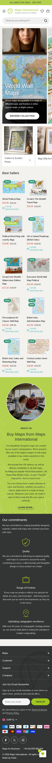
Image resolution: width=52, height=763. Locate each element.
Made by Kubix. (9, 758)
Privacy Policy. (12, 713)
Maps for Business (11, 748)
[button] (20, 183)
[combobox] (26, 20)
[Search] (45, 20)
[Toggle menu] (4, 11)
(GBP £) (10, 719)
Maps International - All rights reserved (28, 754)
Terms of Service (39, 710)
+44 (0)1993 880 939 (33, 748)
